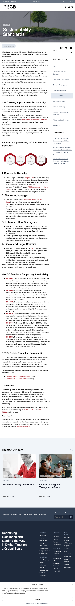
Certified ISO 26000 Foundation (17, 379)
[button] (72, 584)
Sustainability (57, 125)
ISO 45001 (9, 337)
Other (54, 66)
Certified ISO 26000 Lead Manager (18, 376)
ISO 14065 (9, 302)
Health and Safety (9, 46)
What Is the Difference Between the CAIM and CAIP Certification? (61, 161)
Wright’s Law (29, 178)
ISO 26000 (10, 323)
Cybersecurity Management (61, 79)
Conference (5, 1)
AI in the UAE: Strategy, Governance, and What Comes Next (61, 140)
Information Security (59, 107)
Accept (37, 599)
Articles (6, 25)
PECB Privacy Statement (41, 603)
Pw (32, 248)
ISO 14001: (9, 278)
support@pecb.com (23, 426)
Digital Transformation (59, 90)
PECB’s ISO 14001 (29, 410)
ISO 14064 (9, 290)
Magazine (13, 1)
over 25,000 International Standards (34, 120)
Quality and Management (60, 85)
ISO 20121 (9, 313)
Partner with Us (37, 1)
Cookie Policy (30, 603)
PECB (70, 1)
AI (27, 128)
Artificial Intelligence (59, 101)
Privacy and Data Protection (61, 120)
